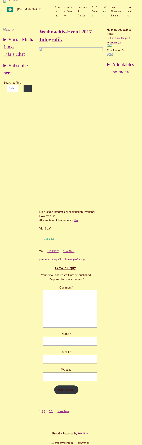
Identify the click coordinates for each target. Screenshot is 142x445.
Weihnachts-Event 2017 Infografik (65, 35)
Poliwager (115, 42)
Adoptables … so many (120, 68)
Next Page (63, 411)
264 (51, 411)
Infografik (56, 259)
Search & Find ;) (13, 82)
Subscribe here (15, 69)
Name (66, 333)
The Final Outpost (120, 38)
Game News (68, 251)
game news (44, 259)
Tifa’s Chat (14, 54)
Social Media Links (18, 43)
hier (76, 220)
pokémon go (79, 259)
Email (66, 351)
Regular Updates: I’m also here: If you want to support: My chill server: (18, 44)
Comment (66, 287)
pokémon (67, 259)
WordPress (84, 433)
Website (66, 369)
